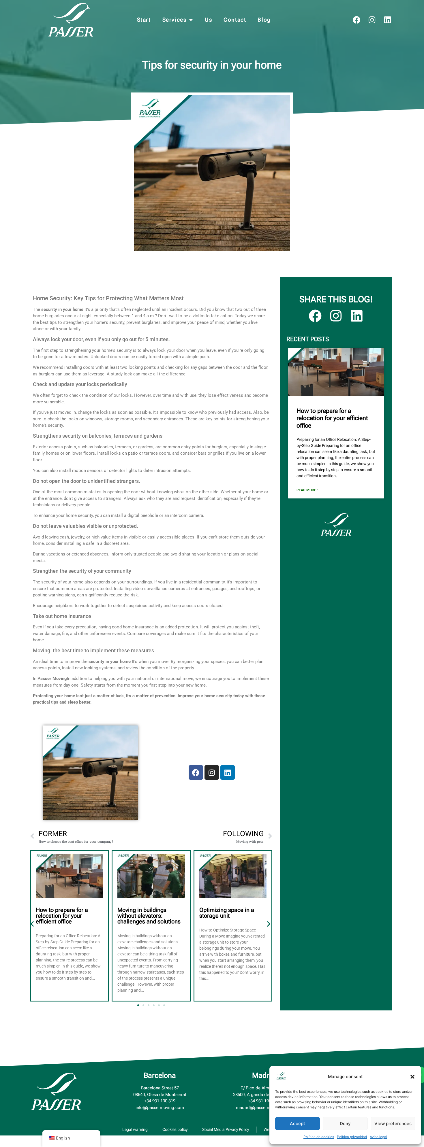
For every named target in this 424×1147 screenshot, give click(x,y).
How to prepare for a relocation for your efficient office (62, 915)
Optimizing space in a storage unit (226, 912)
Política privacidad (352, 1137)
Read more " (307, 490)
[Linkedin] (388, 20)
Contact (235, 19)
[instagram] (372, 20)
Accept (297, 1123)
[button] (412, 1077)
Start (144, 19)
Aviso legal (378, 1137)
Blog (264, 19)
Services (174, 19)
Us (208, 19)
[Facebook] (357, 20)
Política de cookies (318, 1137)
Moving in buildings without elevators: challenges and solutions (149, 915)
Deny (345, 1123)
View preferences (393, 1123)
